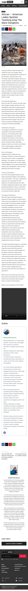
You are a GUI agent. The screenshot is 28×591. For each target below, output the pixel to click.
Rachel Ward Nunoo (7, 25)
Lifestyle (7, 9)
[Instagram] (16, 578)
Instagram (20, 578)
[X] (6, 29)
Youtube (20, 580)
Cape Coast (10, 72)
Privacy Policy (15, 559)
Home (3, 9)
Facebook (7, 578)
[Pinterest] (10, 29)
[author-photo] (14, 470)
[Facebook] (3, 29)
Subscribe (22, 556)
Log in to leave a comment (14, 543)
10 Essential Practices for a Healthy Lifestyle (20, 454)
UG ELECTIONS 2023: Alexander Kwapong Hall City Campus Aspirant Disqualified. (8, 456)
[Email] (4, 433)
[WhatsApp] (13, 29)
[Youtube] (16, 580)
